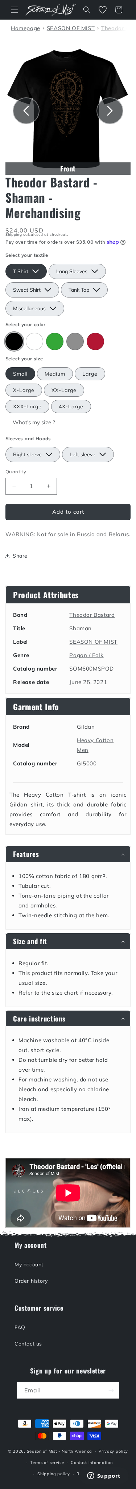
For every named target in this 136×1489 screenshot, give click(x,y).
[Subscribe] (111, 1390)
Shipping (13, 234)
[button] (14, 10)
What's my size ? (34, 422)
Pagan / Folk (86, 655)
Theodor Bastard (92, 614)
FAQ (20, 1327)
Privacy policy (113, 1451)
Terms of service (47, 1462)
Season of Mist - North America (59, 1451)
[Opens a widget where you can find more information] (104, 1476)
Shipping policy (53, 1473)
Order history (31, 1281)
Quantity (15, 471)
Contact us (28, 1343)
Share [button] (20, 556)
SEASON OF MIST (93, 641)
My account (29, 1264)
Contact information (91, 1462)
